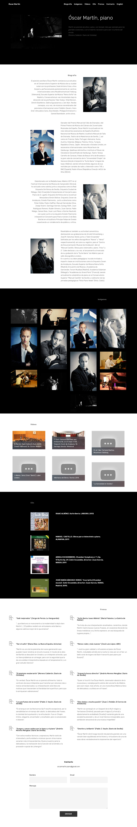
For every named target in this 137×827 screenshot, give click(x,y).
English (120, 4)
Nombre (32, 775)
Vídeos (87, 4)
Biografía (68, 4)
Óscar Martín (14, 4)
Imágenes (78, 4)
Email (72, 775)
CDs (94, 4)
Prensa (101, 4)
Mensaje (32, 786)
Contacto (110, 4)
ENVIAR (68, 814)
